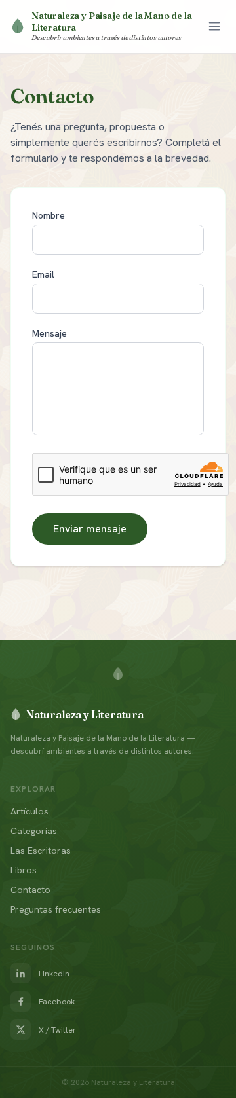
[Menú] (214, 26)
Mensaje (49, 333)
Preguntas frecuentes (55, 909)
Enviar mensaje (90, 529)
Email (43, 274)
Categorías (33, 831)
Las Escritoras (40, 850)
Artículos (29, 811)
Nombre (48, 215)
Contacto (30, 890)
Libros (23, 870)
